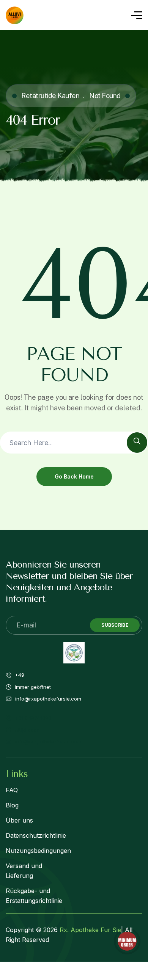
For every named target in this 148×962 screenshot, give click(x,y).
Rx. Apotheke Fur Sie (90, 930)
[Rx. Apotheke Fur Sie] (15, 15)
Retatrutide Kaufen (50, 96)
